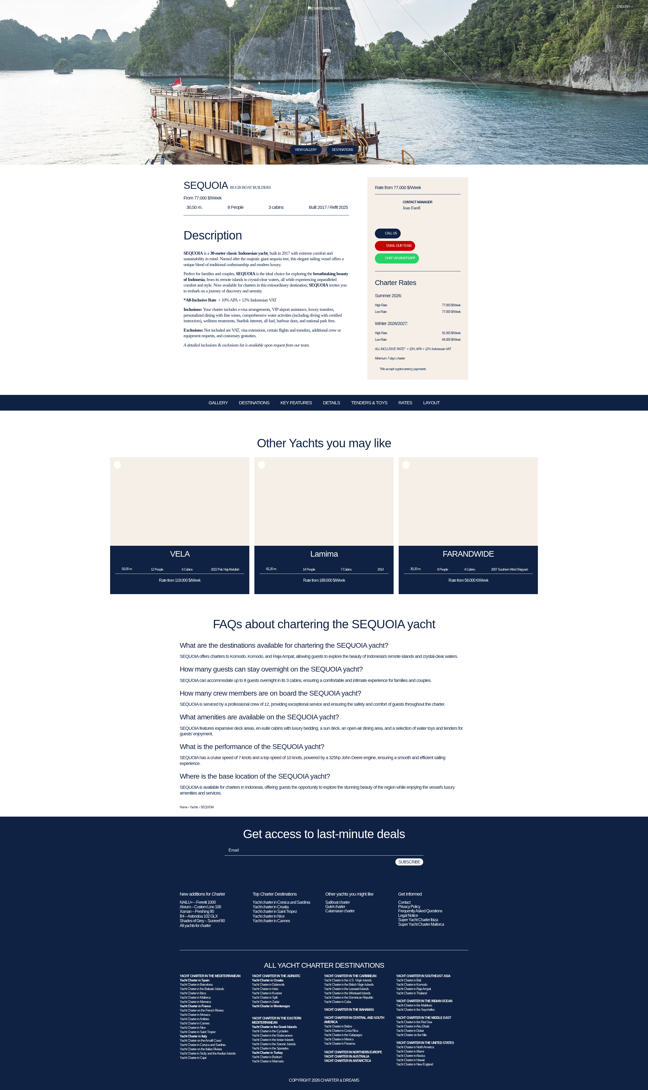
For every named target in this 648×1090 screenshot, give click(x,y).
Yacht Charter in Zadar (265, 1002)
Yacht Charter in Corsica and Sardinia (202, 1045)
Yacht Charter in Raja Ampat (413, 989)
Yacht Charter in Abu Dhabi (412, 1026)
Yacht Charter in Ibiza (193, 993)
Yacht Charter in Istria (265, 989)
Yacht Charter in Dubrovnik (268, 984)
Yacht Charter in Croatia (267, 980)
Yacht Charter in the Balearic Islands (202, 989)
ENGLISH (623, 6)
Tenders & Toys (369, 403)
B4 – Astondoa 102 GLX (199, 916)
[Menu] (6, 6)
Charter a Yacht (26, 7)
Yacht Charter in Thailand (411, 993)
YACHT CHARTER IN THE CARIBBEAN (350, 976)
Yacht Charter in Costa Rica (341, 1031)
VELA (180, 553)
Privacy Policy (409, 906)
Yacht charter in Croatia (271, 907)
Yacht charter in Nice (269, 916)
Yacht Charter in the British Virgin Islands (349, 984)
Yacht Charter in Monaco (195, 1015)
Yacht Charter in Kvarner (267, 993)
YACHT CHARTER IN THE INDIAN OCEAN (424, 1001)
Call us (391, 233)
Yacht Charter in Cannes (195, 1023)
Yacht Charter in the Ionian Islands (273, 1040)
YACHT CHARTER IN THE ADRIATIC (276, 976)
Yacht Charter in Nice (193, 1028)
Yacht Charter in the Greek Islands (274, 1027)
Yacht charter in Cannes (271, 921)
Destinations (55, 7)
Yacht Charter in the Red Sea (414, 1022)
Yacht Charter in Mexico (338, 1039)
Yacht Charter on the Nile (411, 1035)
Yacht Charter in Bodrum (267, 1057)
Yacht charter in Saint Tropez (275, 911)
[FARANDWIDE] (468, 544)
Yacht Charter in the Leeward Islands (346, 989)
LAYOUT (431, 403)
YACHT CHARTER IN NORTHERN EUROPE (353, 1052)
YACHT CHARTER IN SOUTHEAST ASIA (423, 976)
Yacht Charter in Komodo (411, 984)
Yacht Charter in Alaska (410, 1056)
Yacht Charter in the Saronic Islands (274, 1044)
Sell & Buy (79, 7)
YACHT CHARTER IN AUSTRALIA (346, 1056)
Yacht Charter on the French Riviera (201, 1010)
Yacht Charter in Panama (339, 1043)
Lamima (324, 553)
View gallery (306, 150)
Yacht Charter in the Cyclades (270, 1031)
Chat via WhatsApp (400, 258)
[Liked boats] (641, 6)
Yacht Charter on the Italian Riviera (201, 1049)
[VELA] (179, 544)
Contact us (139, 7)
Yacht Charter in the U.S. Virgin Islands (348, 980)
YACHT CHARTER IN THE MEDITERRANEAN (210, 976)
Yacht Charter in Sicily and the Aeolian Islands (208, 1053)
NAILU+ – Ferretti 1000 (198, 902)
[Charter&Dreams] (324, 8)
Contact (404, 902)
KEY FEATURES (296, 403)
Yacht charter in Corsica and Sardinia (281, 902)
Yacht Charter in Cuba (337, 1002)
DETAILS (331, 403)
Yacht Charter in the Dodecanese (272, 1035)
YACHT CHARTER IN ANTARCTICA (347, 1061)
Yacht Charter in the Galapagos (343, 1035)
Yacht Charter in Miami (410, 1051)
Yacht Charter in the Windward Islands (347, 993)
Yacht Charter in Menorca (195, 1002)
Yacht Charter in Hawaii (410, 1060)
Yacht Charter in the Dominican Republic (348, 997)
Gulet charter (335, 906)
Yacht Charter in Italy (193, 1036)
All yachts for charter (195, 925)
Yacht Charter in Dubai (409, 1031)
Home (183, 807)
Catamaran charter (339, 911)
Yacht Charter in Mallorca (195, 997)
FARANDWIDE (468, 553)
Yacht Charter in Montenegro (271, 1006)
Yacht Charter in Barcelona (196, 984)
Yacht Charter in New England (414, 1064)
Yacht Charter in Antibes (194, 1019)
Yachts (194, 807)
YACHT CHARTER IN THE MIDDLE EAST (423, 1018)
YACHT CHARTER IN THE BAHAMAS (349, 1010)
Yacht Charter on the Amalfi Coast (200, 1040)
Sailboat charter (337, 902)
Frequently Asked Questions (420, 911)
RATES (405, 403)
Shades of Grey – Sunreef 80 (202, 921)
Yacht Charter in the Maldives (414, 1005)
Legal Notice (408, 915)
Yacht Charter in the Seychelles (415, 1010)
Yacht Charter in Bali (408, 980)
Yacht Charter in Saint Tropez (198, 1032)
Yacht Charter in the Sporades (270, 1048)
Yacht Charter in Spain (194, 980)
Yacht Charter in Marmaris (268, 1061)
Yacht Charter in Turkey (267, 1053)
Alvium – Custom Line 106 (201, 907)
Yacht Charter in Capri (193, 1058)
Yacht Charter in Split (264, 997)
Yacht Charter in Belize (338, 1026)
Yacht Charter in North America (415, 1047)
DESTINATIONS (342, 150)
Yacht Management (109, 7)
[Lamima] (324, 544)
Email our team (398, 246)
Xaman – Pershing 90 (197, 911)
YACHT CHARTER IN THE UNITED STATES (425, 1043)
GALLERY (218, 403)
